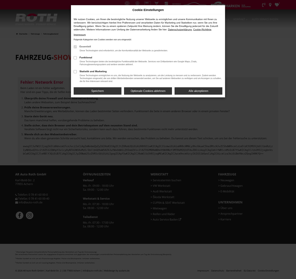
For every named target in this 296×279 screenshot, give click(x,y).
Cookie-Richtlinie (202, 29)
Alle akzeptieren (198, 91)
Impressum (80, 34)
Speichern (97, 91)
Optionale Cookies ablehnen (148, 91)
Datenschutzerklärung (180, 29)
